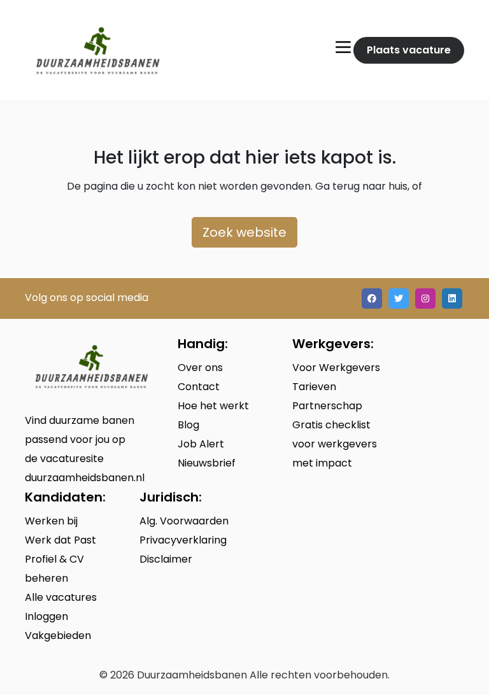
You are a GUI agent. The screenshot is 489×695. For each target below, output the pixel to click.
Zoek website (244, 232)
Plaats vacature (409, 50)
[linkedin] (452, 298)
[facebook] (372, 298)
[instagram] (425, 298)
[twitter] (398, 298)
